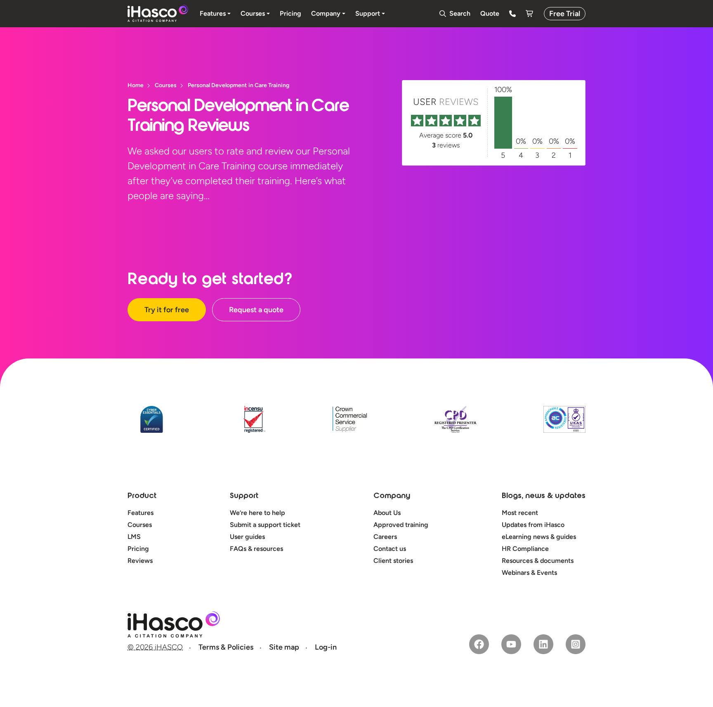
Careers (385, 537)
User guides (247, 537)
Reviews (140, 561)
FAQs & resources (256, 549)
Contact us (389, 549)
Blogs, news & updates (544, 496)
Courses (139, 525)
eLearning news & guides (539, 537)
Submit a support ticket (265, 525)
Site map (284, 647)
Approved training (400, 525)
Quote (489, 13)
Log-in (326, 647)
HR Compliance (525, 549)
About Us (387, 513)
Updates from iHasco (533, 525)
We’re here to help (257, 513)
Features (140, 513)
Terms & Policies (225, 647)
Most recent (520, 513)
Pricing (138, 549)
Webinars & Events (529, 573)
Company (391, 496)
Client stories (393, 561)
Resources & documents (538, 561)
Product (141, 496)
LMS (134, 537)
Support (244, 496)
